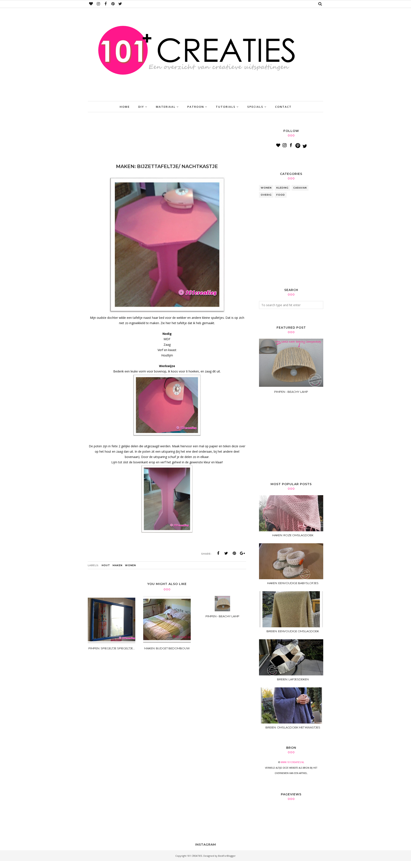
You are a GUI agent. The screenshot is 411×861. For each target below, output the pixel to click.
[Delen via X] (226, 553)
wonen (130, 565)
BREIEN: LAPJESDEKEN (293, 679)
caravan (300, 187)
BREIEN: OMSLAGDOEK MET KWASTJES (292, 727)
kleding (282, 187)
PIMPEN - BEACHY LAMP (291, 391)
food (280, 194)
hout (106, 565)
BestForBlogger (227, 855)
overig (266, 194)
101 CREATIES (194, 855)
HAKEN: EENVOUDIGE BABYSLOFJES (293, 583)
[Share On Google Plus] (242, 553)
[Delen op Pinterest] (234, 553)
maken (117, 565)
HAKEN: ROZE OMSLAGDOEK (292, 535)
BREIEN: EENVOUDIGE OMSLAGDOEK (293, 631)
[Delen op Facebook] (218, 553)
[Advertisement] (166, 139)
